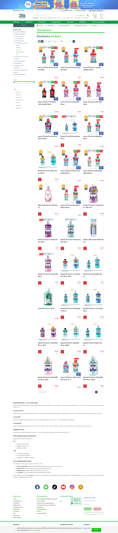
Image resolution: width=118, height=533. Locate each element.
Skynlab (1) (18, 105)
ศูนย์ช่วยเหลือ (16, 496)
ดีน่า (82, 18)
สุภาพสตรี (97, 509)
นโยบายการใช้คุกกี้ (41, 501)
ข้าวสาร (55, 18)
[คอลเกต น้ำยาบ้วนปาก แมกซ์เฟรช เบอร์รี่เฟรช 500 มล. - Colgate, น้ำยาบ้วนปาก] (93, 56)
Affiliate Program (17, 517)
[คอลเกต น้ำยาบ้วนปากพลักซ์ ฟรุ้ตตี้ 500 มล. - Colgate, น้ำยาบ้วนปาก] (71, 90)
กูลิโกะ (41, 18)
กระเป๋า (71, 18)
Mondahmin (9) (19, 100)
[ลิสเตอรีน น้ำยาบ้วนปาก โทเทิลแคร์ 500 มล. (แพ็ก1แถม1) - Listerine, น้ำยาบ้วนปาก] (93, 193)
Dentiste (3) (18, 95)
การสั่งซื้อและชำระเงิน (17, 501)
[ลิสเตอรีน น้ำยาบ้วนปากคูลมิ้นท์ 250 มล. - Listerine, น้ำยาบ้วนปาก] (93, 262)
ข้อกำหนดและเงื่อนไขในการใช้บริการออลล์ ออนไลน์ (47, 499)
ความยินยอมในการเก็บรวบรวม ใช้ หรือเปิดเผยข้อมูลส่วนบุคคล (46, 506)
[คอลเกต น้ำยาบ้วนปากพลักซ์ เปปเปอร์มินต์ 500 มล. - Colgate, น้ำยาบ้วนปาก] (48, 56)
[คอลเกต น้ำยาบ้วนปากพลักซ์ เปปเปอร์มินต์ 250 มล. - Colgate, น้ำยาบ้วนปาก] (71, 56)
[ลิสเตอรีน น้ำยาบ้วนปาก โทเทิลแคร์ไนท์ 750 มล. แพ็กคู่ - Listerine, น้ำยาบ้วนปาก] (48, 331)
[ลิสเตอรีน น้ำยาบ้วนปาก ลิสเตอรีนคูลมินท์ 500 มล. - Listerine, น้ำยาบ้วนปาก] (71, 297)
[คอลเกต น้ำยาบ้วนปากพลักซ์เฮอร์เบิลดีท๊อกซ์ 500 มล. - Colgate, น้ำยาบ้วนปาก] (93, 159)
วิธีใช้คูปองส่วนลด (16, 505)
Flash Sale (70, 22)
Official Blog (16, 515)
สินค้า (23, 25)
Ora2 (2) (18, 102)
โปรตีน (78, 18)
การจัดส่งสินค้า (16, 503)
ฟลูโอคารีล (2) (19, 108)
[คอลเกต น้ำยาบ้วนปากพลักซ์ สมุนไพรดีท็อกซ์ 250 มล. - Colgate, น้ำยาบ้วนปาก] (71, 193)
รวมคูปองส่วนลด (56, 22)
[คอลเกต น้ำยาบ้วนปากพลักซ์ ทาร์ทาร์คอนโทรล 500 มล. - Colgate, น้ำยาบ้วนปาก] (71, 159)
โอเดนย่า (45, 18)
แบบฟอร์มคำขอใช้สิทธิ (41, 513)
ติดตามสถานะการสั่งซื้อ (81, 10)
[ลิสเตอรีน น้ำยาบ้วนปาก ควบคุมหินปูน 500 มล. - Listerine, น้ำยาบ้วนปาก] (93, 297)
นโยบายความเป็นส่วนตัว (94, 514)
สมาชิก (14, 499)
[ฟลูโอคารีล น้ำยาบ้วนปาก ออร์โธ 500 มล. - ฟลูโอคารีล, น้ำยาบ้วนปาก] (48, 193)
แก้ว (75, 18)
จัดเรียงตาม (55, 41)
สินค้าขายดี (16, 22)
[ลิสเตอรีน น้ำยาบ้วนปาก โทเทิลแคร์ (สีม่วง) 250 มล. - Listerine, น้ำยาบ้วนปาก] (48, 228)
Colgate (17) (19, 92)
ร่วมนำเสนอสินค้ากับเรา (42, 509)
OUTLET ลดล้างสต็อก (98, 22)
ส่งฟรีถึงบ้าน (29, 22)
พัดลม (68, 18)
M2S (14, 513)
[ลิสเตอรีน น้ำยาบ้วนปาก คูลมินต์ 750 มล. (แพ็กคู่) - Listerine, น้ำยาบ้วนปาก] (48, 159)
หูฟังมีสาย (50, 18)
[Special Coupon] (59, 4)
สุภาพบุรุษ (87, 509)
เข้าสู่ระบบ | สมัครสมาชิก (97, 10)
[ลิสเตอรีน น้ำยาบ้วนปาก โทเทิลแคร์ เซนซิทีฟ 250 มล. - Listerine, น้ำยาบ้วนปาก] (71, 228)
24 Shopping (16, 511)
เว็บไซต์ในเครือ (16, 509)
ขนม (59, 18)
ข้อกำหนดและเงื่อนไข (42, 496)
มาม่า (64, 18)
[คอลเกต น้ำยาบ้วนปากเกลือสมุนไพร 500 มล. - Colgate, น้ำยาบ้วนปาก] (93, 125)
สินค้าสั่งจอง (82, 22)
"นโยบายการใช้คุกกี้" (35, 530)
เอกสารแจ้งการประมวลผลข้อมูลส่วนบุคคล (45, 503)
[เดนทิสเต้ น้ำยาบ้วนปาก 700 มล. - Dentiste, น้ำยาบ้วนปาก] (48, 297)
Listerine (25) (19, 97)
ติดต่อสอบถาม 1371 (19, 10)
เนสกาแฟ (86, 18)
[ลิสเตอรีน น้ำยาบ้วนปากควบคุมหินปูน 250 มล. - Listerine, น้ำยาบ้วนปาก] (71, 125)
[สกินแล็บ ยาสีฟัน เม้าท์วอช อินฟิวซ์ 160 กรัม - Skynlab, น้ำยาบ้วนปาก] (93, 228)
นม (61, 18)
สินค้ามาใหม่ (42, 22)
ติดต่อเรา (39, 511)
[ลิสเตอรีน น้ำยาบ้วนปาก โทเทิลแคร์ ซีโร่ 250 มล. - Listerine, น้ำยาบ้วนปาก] (48, 262)
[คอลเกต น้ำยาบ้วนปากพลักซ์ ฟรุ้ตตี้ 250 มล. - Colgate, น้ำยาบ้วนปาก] (93, 90)
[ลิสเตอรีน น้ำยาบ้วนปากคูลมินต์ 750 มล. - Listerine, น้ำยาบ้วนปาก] (93, 331)
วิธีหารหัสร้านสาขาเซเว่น (18, 507)
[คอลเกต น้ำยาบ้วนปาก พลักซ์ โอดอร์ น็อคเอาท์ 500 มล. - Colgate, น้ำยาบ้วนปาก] (48, 125)
